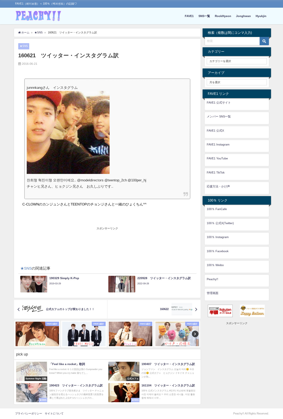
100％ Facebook (218, 251)
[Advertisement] (107, 240)
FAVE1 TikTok (216, 172)
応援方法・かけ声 (218, 186)
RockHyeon (223, 16)
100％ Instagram (218, 237)
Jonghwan (243, 16)
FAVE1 (189, 16)
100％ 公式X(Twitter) (220, 223)
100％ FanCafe (217, 209)
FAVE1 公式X (215, 130)
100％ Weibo (215, 265)
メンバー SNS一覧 (219, 116)
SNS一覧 (204, 16)
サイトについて (54, 413)
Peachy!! (212, 279)
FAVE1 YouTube (217, 158)
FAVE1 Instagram (218, 144)
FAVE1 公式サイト (219, 102)
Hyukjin (261, 16)
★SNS (24, 46)
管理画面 (212, 293)
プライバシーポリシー (28, 413)
